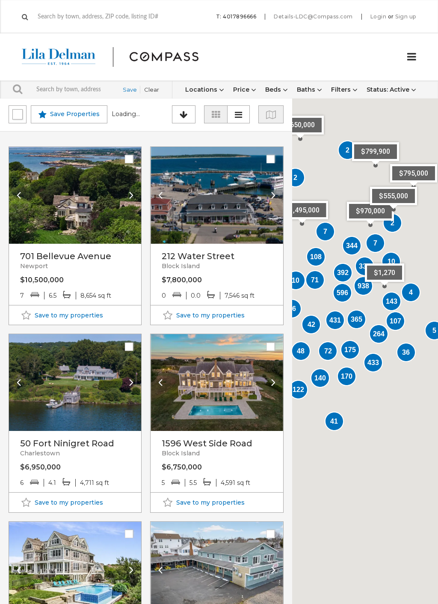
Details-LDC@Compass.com (313, 16)
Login (378, 17)
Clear (151, 89)
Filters (341, 89)
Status (388, 89)
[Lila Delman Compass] (120, 57)
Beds (274, 89)
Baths (307, 89)
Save (130, 89)
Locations (202, 89)
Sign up (405, 17)
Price (242, 89)
